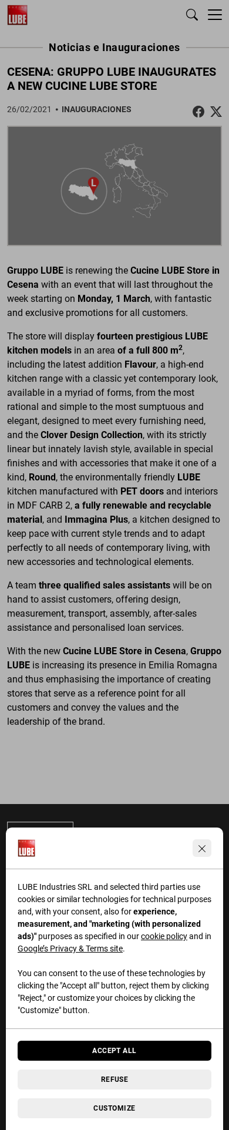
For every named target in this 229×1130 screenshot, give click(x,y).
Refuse (115, 1079)
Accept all (114, 1051)
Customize (114, 1108)
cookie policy (164, 936)
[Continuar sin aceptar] (202, 848)
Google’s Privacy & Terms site (70, 948)
